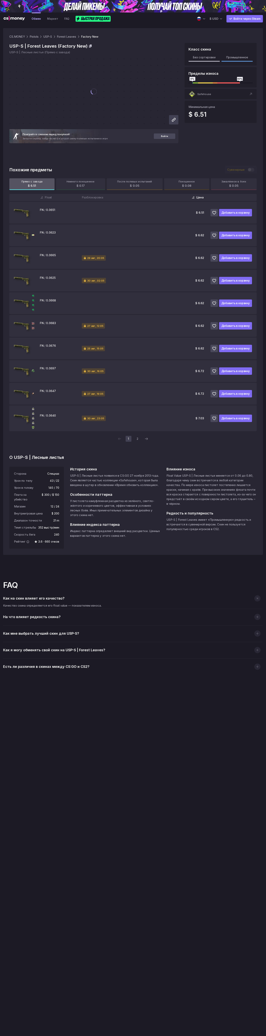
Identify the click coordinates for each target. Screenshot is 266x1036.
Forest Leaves (66, 36)
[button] (221, 94)
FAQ (66, 18)
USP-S (47, 36)
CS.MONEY (17, 36)
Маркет (52, 18)
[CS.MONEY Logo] (14, 18)
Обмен (36, 18)
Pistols (34, 36)
